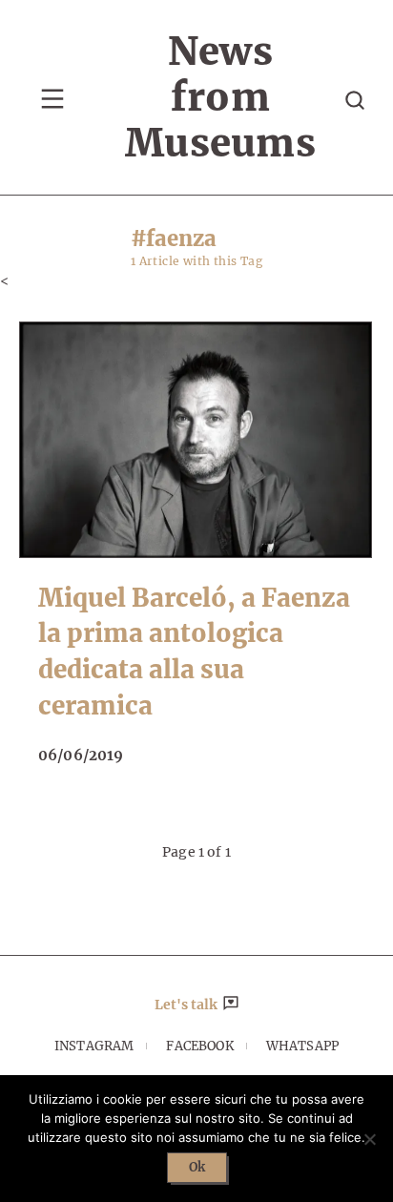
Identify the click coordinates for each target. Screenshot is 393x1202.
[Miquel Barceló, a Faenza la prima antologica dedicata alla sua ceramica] (195, 439)
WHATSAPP (302, 1046)
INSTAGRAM (94, 1046)
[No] (369, 1139)
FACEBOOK (199, 1046)
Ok (197, 1167)
